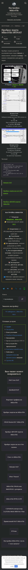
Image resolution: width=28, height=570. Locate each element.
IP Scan (14, 531)
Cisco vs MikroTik (14, 457)
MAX (15, 86)
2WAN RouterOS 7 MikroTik (14, 422)
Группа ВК (10, 360)
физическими (11, 358)
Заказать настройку (14, 20)
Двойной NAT (14, 390)
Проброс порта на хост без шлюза (14, 446)
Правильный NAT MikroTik (14, 521)
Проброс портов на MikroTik (14, 412)
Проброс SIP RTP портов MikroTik (14, 433)
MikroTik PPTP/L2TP (14, 499)
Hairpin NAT (7, 183)
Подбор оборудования (14, 335)
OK (16, 566)
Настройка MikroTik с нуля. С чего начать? (14, 542)
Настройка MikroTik (14, 9)
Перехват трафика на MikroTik (14, 401)
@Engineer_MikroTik (17, 84)
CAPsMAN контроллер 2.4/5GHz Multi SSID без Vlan (14, 510)
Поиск (4, 294)
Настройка (10, 329)
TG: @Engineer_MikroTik (14, 311)
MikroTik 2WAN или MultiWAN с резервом (14, 487)
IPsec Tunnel (14, 477)
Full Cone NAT (14, 380)
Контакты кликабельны (14, 349)
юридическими (11, 355)
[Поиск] (22, 299)
